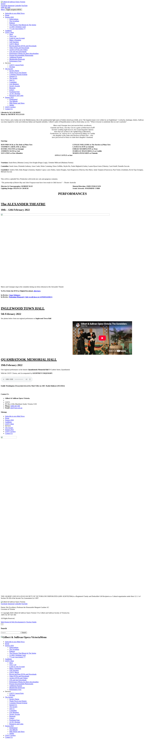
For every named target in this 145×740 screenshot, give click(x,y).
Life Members (14, 84)
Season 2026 (9, 17)
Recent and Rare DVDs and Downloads (22, 46)
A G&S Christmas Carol (17, 27)
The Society (9, 69)
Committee (13, 82)
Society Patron (14, 71)
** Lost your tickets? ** (17, 29)
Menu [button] (3, 9)
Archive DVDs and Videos (18, 50)
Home (7, 15)
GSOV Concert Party (16, 65)
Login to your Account (17, 38)
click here (37, 291)
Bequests (12, 88)
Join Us (11, 80)
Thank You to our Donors (18, 72)
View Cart (12, 36)
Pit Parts (12, 67)
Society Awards (14, 86)
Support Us (13, 76)
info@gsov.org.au (16, 408)
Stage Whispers (14, 295)
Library (11, 90)
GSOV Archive (10, 107)
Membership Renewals (17, 59)
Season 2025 (9, 97)
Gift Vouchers (14, 42)
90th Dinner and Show (17, 103)
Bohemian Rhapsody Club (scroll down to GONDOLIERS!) (30, 297)
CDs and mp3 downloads (17, 51)
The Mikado (13, 101)
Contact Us (9, 109)
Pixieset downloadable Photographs (21, 55)
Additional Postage (15, 57)
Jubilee (11, 105)
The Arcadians (14, 21)
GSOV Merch (14, 44)
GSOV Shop (9, 32)
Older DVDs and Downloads (19, 48)
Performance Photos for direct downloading (24, 53)
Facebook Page (14, 92)
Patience (12, 23)
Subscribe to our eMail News (15, 13)
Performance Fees (15, 61)
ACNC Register (14, 93)
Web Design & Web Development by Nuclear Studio (18, 622)
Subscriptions (13, 19)
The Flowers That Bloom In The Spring (22, 25)
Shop (11, 34)
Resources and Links (16, 95)
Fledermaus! (13, 99)
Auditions (8, 30)
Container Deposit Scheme (18, 74)
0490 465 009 (5, 7)
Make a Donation (15, 40)
